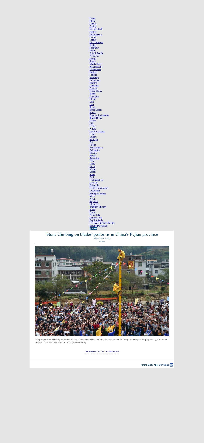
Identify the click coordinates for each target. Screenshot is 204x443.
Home (92, 18)
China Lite (95, 204)
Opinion (93, 88)
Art (91, 142)
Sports (93, 93)
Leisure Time (96, 217)
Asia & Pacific (96, 53)
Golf (92, 104)
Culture (93, 136)
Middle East (95, 64)
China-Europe (96, 42)
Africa (93, 61)
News (92, 198)
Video (92, 196)
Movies (93, 153)
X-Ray (93, 128)
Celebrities (95, 150)
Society (93, 26)
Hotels (93, 120)
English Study (96, 220)
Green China (96, 91)
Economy (94, 48)
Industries (94, 85)
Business (94, 72)
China (92, 21)
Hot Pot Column (97, 131)
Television (94, 158)
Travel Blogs (96, 118)
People (93, 31)
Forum (93, 212)
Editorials (94, 185)
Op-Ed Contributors (99, 188)
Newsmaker (95, 69)
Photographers (96, 180)
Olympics (94, 96)
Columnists (95, 190)
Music (92, 155)
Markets (93, 83)
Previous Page (90, 351)
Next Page (113, 351)
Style (92, 161)
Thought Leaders (98, 193)
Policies (93, 75)
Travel (93, 112)
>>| (118, 351)
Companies (95, 80)
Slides (92, 174)
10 (108, 351)
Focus (92, 209)
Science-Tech (96, 29)
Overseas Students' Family (102, 223)
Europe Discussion (98, 225)
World (92, 50)
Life (91, 123)
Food (92, 134)
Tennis (93, 107)
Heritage (94, 139)
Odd (92, 177)
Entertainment (96, 147)
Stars (92, 101)
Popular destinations (99, 115)
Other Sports (96, 110)
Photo (92, 163)
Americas (94, 56)
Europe (93, 37)
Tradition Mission (98, 207)
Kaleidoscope (96, 66)
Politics (93, 23)
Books (93, 145)
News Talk (95, 215)
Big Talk (94, 201)
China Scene (96, 34)
